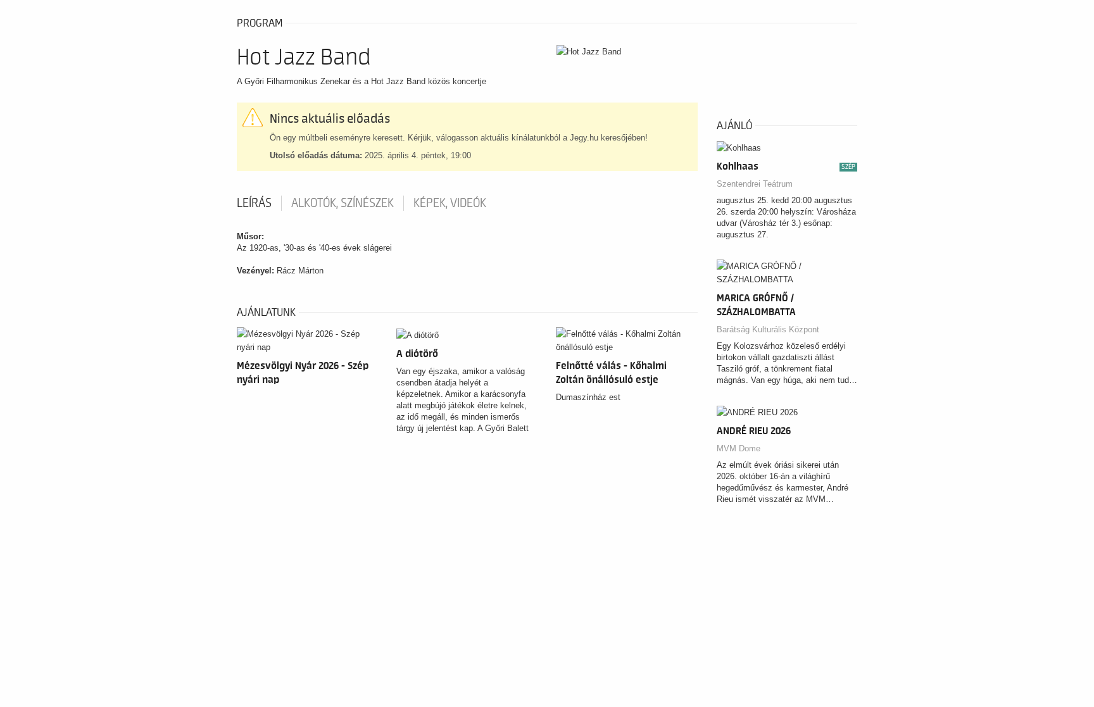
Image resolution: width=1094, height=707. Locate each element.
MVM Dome (738, 448)
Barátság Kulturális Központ (768, 329)
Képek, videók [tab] (449, 203)
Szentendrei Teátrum (755, 184)
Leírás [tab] (254, 203)
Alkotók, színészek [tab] (342, 203)
